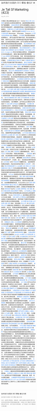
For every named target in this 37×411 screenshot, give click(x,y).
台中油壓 (16, 29)
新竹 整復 (29, 126)
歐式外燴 (13, 64)
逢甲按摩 (32, 203)
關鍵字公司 (13, 288)
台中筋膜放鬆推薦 (6, 91)
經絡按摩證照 (15, 25)
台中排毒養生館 (26, 292)
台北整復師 (20, 79)
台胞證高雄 (9, 139)
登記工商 (28, 21)
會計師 (3, 139)
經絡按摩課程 (27, 158)
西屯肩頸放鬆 (13, 323)
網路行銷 (17, 313)
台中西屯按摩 (7, 315)
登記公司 (11, 71)
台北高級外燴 (17, 272)
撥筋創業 (25, 64)
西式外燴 (24, 110)
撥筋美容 (22, 29)
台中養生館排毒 (14, 361)
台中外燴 (25, 133)
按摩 (30, 168)
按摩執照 (10, 373)
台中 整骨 (10, 89)
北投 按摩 (16, 197)
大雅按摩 (28, 60)
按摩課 (8, 56)
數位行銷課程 (28, 62)
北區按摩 (29, 321)
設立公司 (7, 64)
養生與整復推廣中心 (26, 48)
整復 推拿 (6, 81)
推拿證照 (4, 75)
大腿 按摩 (9, 104)
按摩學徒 (23, 189)
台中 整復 (24, 282)
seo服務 (19, 166)
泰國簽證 (7, 222)
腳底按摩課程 (19, 232)
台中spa (11, 174)
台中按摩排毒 (25, 97)
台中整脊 (4, 145)
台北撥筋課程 (24, 236)
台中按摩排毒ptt (8, 66)
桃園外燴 (32, 83)
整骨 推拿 (7, 218)
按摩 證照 (7, 203)
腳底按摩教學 (5, 185)
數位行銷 (24, 243)
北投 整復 (26, 166)
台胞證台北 (14, 251)
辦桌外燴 (8, 228)
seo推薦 (9, 135)
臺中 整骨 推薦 (24, 176)
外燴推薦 (10, 60)
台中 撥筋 (28, 278)
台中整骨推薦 (8, 292)
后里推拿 (26, 71)
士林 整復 (6, 162)
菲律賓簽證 (32, 228)
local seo (30, 31)
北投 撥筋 (20, 323)
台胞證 (10, 263)
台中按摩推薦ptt (22, 263)
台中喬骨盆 (22, 197)
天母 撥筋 (30, 189)
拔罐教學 (24, 31)
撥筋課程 (8, 147)
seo (21, 195)
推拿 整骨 (32, 182)
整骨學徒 (8, 328)
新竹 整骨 (12, 236)
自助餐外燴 (30, 104)
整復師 (31, 176)
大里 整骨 (24, 313)
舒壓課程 (24, 315)
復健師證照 (16, 91)
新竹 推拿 (17, 97)
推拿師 (15, 263)
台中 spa (16, 379)
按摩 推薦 (17, 89)
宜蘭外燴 (10, 29)
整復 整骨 (28, 112)
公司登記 (22, 276)
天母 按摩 (26, 317)
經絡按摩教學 (14, 191)
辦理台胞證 (31, 108)
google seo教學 (20, 234)
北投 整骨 (22, 379)
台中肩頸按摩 (29, 234)
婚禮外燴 (27, 79)
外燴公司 (10, 168)
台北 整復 (7, 151)
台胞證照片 (10, 257)
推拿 (22, 269)
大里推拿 (16, 151)
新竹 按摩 (9, 158)
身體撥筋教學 (19, 71)
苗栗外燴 (25, 108)
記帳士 (19, 66)
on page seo (8, 52)
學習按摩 (16, 162)
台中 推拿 (32, 166)
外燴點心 (27, 311)
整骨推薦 (7, 189)
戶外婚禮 (22, 35)
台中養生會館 (5, 288)
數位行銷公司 (17, 60)
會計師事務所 (28, 44)
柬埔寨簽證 (12, 365)
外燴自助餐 (23, 89)
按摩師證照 (17, 315)
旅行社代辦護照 (19, 50)
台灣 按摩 (10, 118)
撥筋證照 (22, 257)
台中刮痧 (22, 361)
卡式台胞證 (28, 50)
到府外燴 (7, 131)
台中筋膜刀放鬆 (18, 139)
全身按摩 (28, 164)
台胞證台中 (16, 373)
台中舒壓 (24, 201)
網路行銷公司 (8, 379)
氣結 (11, 35)
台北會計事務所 (25, 290)
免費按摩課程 (31, 89)
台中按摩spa (28, 191)
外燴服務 (19, 64)
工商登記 (32, 71)
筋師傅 (6, 365)
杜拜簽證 (15, 104)
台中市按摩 (4, 226)
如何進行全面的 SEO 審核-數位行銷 (18, 2)
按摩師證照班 (29, 361)
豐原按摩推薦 (21, 377)
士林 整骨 (24, 299)
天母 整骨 (19, 218)
